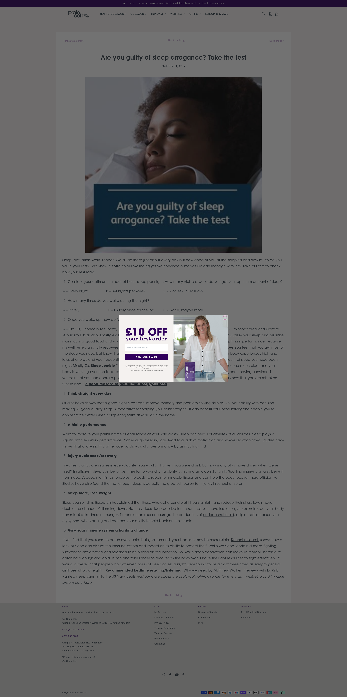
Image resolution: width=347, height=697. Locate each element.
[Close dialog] (225, 318)
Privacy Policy (158, 370)
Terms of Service (146, 370)
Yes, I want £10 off (146, 356)
